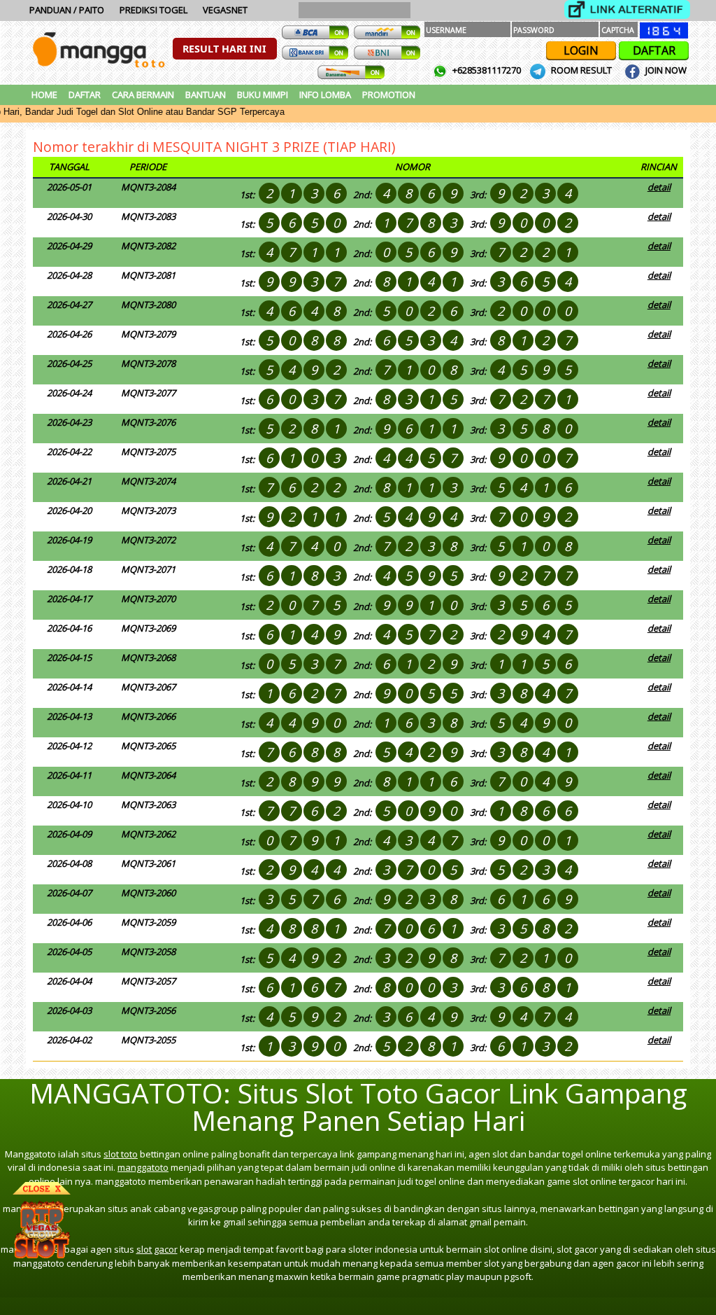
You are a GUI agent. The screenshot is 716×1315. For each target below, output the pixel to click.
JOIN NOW (665, 70)
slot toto (120, 1154)
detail (659, 187)
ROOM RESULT (581, 70)
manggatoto (143, 1167)
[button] (225, 49)
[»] (627, 9)
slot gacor (157, 1249)
